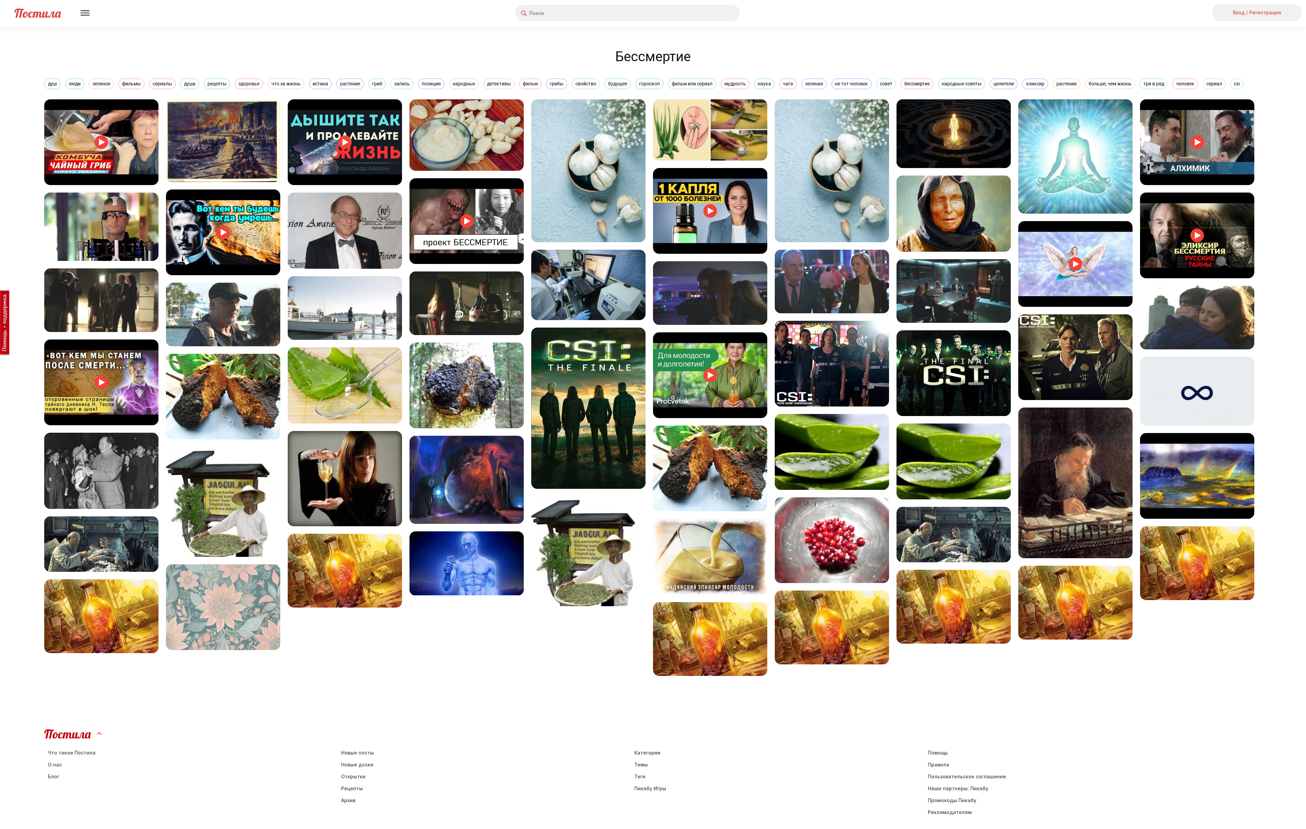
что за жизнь (286, 83)
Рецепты (352, 788)
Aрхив (348, 800)
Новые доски (357, 764)
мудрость (735, 83)
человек (1185, 83)
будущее (617, 83)
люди (75, 83)
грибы (557, 83)
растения (1066, 83)
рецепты (217, 83)
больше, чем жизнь (1110, 83)
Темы (641, 764)
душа (190, 83)
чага (788, 83)
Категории (647, 753)
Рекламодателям (950, 812)
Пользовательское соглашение (967, 776)
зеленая (814, 83)
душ (52, 83)
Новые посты (357, 753)
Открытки (353, 776)
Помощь (938, 753)
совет (886, 83)
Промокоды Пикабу (952, 800)
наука (764, 83)
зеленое (101, 83)
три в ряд (1153, 83)
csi (1237, 83)
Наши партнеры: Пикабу (958, 788)
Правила (938, 764)
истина (320, 83)
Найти (709, 13)
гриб (377, 83)
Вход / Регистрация (1257, 12)
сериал (1214, 83)
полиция (431, 83)
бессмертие (917, 83)
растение (350, 83)
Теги (640, 776)
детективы (499, 83)
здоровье (248, 83)
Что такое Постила (72, 753)
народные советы (962, 83)
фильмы (131, 83)
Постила (37, 13)
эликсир (1035, 83)
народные (464, 83)
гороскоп (649, 83)
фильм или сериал (692, 83)
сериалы (162, 83)
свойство (585, 83)
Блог (53, 776)
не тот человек (851, 83)
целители (1003, 83)
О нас (55, 764)
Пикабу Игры (650, 788)
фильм (530, 83)
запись (402, 83)
